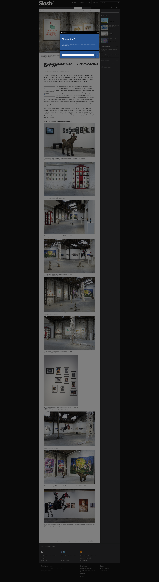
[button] (98, 32)
